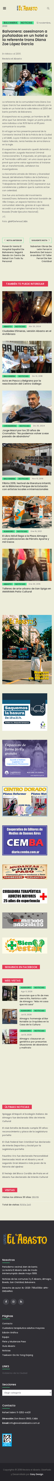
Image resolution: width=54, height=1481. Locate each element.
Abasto (8, 326)
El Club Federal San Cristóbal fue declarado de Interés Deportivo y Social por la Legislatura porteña (26, 1145)
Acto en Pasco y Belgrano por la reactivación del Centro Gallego (21, 382)
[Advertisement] (27, 1077)
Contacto (7, 1323)
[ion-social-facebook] (6, 1302)
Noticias (26, 22)
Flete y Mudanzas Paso (14, 1341)
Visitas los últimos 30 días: (17, 1197)
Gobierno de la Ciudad (14, 1373)
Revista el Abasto (12, 58)
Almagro (9, 531)
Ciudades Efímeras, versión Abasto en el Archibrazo (26, 332)
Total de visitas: (11, 1204)
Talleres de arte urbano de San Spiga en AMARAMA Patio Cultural (26, 590)
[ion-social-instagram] (13, 1302)
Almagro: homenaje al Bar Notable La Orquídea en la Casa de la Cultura (34, 1021)
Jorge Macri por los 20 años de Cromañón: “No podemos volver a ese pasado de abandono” (25, 433)
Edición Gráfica (10, 1332)
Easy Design (36, 1474)
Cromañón (10, 426)
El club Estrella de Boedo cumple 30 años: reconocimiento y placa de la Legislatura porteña (25, 1131)
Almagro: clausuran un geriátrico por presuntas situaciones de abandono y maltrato (34, 1043)
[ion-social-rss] (21, 1302)
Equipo (5, 1337)
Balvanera (10, 22)
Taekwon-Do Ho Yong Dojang (17, 1355)
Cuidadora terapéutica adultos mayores (23, 1328)
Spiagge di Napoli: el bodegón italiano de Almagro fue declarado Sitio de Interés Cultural (25, 1118)
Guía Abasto (8, 1346)
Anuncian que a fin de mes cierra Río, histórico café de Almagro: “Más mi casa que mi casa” (34, 1000)
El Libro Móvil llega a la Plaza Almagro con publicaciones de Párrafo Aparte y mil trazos (25, 539)
